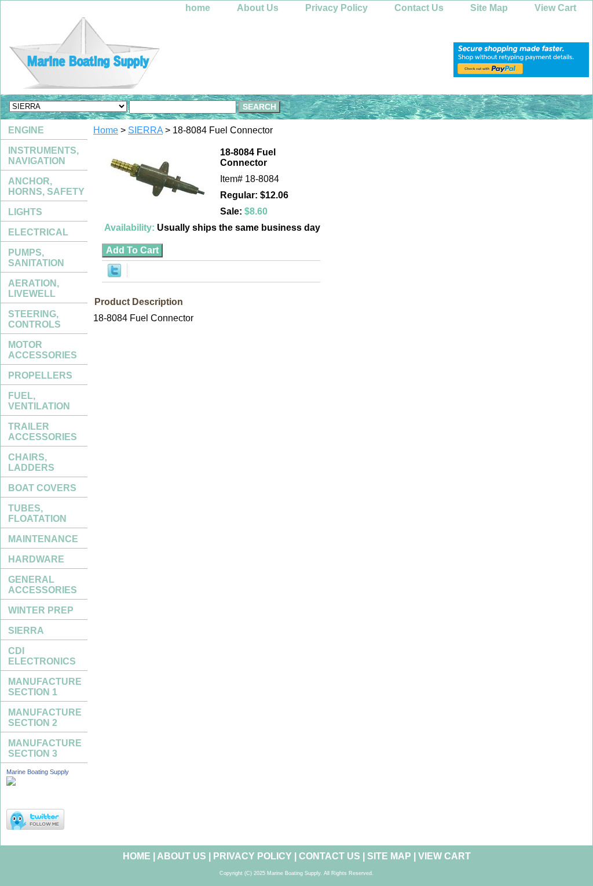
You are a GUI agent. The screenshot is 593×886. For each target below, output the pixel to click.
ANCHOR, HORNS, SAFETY (46, 186)
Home (105, 130)
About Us (258, 8)
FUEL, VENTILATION (39, 401)
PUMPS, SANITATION (36, 258)
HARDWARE (36, 559)
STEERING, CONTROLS (34, 319)
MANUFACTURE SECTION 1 (45, 687)
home (197, 8)
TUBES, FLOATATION (37, 513)
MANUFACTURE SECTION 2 (45, 717)
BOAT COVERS (42, 488)
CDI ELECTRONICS (42, 656)
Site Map (489, 8)
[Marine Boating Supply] (145, 56)
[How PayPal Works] (521, 74)
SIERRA (145, 130)
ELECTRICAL (38, 232)
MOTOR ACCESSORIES (42, 350)
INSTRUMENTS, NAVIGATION (43, 156)
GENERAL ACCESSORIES (42, 585)
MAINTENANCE (43, 539)
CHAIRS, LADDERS (31, 462)
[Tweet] (114, 274)
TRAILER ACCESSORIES (42, 432)
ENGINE (26, 130)
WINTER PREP (41, 610)
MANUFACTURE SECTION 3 (45, 748)
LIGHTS (25, 212)
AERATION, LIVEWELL (33, 288)
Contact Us (419, 8)
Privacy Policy (336, 8)
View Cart (555, 8)
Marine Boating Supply (37, 771)
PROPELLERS (40, 375)
